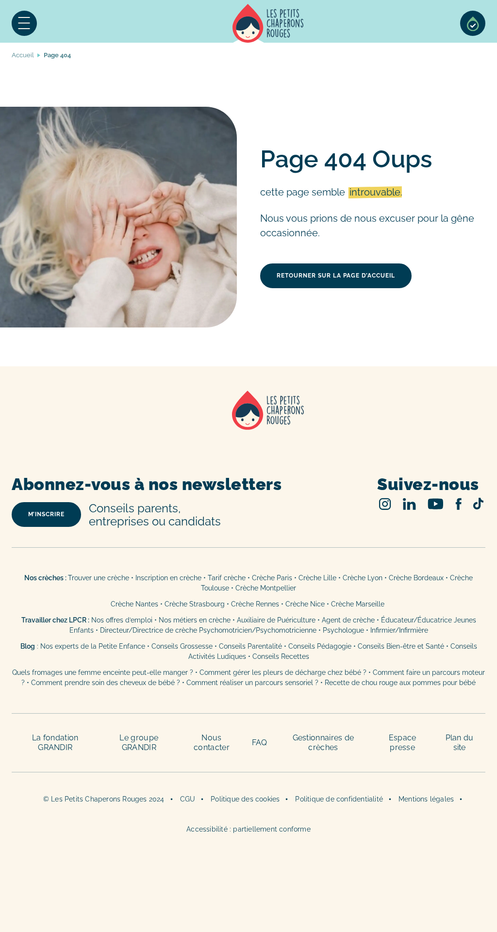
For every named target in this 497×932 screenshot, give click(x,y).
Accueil (268, 23)
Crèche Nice (305, 604)
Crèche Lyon (362, 578)
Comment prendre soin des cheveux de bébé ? (105, 683)
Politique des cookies (245, 799)
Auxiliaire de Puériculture (276, 620)
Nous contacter (212, 742)
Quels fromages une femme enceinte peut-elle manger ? (102, 672)
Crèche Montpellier (265, 588)
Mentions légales (426, 799)
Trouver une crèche (98, 578)
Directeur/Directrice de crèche (149, 630)
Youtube (436, 504)
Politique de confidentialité (339, 799)
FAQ (259, 742)
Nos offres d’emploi (121, 620)
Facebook (458, 504)
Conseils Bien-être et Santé (401, 646)
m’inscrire (46, 514)
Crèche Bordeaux (416, 578)
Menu (24, 23)
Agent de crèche (348, 620)
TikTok (478, 503)
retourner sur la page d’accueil (336, 275)
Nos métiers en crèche (195, 620)
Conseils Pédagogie (319, 646)
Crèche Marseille (358, 604)
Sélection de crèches (472, 23)
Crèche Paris (272, 578)
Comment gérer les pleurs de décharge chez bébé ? (283, 672)
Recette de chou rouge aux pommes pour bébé (400, 683)
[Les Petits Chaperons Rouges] (248, 423)
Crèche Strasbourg (195, 604)
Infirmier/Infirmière (399, 630)
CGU (188, 799)
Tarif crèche (227, 578)
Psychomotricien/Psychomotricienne (257, 630)
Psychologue (343, 630)
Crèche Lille (317, 578)
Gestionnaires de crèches (323, 742)
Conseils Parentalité (250, 646)
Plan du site (460, 742)
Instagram (385, 504)
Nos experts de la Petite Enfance (92, 646)
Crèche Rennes (255, 604)
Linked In (409, 504)
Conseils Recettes (280, 656)
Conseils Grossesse (182, 646)
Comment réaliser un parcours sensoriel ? (252, 683)
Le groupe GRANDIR (138, 742)
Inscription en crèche (168, 578)
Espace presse (402, 742)
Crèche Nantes (134, 604)
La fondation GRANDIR (55, 742)
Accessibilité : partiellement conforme (248, 829)
